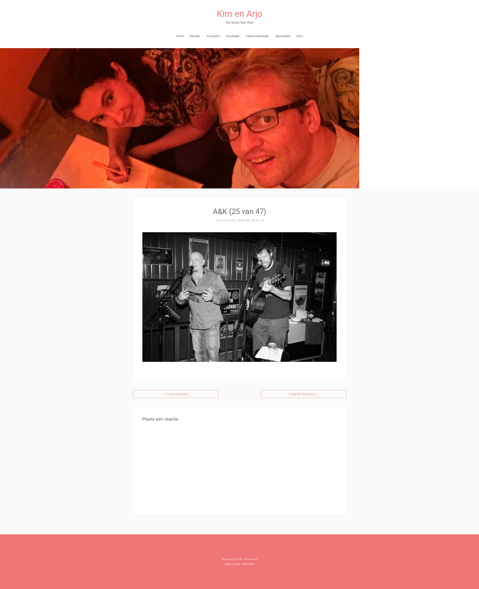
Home (180, 36)
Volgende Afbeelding (303, 394)
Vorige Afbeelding (175, 394)
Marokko (195, 36)
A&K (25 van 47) (254, 220)
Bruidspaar (233, 36)
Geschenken (282, 36)
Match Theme (232, 564)
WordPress (248, 564)
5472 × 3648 (237, 220)
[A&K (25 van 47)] (239, 296)
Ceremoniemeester (257, 36)
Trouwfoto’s (213, 36)
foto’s (300, 36)
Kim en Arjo (239, 13)
